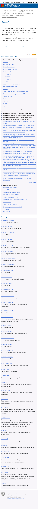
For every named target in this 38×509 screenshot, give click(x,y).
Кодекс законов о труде (10, 204)
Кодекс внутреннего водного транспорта (15, 91)
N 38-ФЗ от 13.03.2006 (7, 270)
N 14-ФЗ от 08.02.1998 (7, 310)
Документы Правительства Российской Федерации (18, 115)
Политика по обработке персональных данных (15, 498)
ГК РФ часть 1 (7, 71)
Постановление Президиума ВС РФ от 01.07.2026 (17, 151)
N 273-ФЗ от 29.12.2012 (7, 239)
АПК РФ (5, 62)
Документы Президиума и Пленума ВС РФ (16, 119)
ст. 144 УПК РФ (5, 445)
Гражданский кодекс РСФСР (11, 192)
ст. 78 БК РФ (4, 407)
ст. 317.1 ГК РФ (5, 376)
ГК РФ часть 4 (7, 79)
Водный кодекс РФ (8, 67)
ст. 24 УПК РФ (5, 458)
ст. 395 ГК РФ (5, 382)
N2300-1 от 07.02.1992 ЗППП (8, 258)
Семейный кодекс (8, 96)
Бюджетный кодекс (9, 64)
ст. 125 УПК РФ (5, 451)
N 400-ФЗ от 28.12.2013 (7, 220)
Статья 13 (6, 47)
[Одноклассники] (33, 54)
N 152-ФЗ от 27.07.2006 (7, 338)
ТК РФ (5, 98)
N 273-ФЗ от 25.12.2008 (7, 264)
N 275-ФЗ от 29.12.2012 (7, 251)
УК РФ (5, 103)
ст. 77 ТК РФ (4, 439)
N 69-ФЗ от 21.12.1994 (6, 226)
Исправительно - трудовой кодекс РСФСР (15, 199)
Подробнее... (33, 182)
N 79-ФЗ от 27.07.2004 (7, 245)
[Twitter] (31, 54)
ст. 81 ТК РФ (4, 399)
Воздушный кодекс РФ (10, 69)
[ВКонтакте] (29, 54)
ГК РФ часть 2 (7, 74)
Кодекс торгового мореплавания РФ (14, 94)
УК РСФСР (6, 209)
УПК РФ (5, 106)
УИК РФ (5, 101)
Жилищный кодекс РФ (10, 86)
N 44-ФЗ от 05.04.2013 (7, 344)
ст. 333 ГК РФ (5, 369)
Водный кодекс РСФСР (10, 187)
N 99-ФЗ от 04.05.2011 (7, 302)
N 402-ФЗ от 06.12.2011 (7, 289)
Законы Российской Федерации (12, 111)
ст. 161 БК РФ (4, 430)
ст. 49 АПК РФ (5, 472)
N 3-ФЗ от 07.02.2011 (6, 283)
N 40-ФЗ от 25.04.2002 (7, 233)
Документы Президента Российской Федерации (17, 113)
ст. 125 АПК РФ (5, 483)
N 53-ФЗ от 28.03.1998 (7, 357)
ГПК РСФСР (6, 189)
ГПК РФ (5, 81)
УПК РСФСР (6, 211)
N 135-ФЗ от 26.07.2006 (7, 296)
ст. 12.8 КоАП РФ (5, 418)
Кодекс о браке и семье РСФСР (12, 207)
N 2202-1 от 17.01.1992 (6, 325)
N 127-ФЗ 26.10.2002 (6, 331)
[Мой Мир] (35, 54)
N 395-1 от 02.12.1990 (6, 363)
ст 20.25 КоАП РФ (6, 390)
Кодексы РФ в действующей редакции (14, 60)
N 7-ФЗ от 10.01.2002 (6, 277)
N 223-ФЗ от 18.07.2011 (7, 317)
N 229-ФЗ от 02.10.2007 (7, 350)
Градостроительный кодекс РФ (12, 84)
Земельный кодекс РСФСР (11, 197)
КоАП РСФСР (7, 202)
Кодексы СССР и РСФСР (10, 185)
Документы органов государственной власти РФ (17, 117)
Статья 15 (28, 47)
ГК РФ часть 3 (7, 76)
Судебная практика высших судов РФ (14, 109)
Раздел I (12, 15)
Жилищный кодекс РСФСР (11, 194)
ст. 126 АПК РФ (5, 466)
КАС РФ (5, 89)
